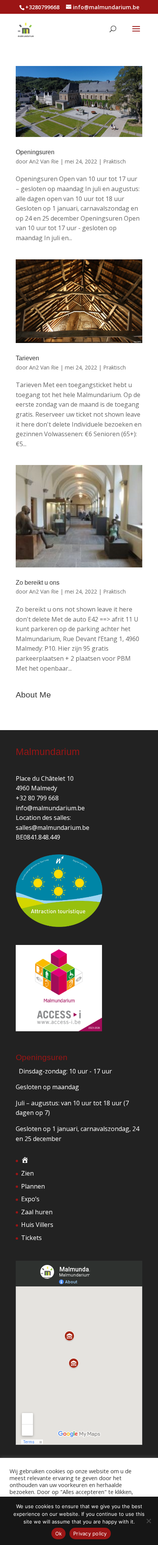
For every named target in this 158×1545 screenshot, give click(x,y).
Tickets (31, 1237)
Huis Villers (37, 1224)
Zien (27, 1173)
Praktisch (114, 161)
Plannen (33, 1186)
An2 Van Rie (44, 161)
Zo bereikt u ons (37, 582)
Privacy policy (90, 1533)
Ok (58, 1533)
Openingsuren (35, 152)
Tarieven (27, 358)
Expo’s (30, 1199)
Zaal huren (37, 1212)
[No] (148, 1521)
